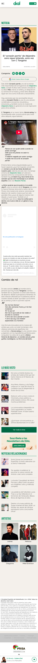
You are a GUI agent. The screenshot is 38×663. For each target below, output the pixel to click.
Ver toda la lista (19, 430)
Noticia (5, 23)
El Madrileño (25, 273)
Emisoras (23, 635)
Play (34, 659)
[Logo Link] (16, 3)
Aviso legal (31, 635)
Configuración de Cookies (20, 640)
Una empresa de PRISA (19, 647)
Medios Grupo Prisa (19, 652)
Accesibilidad (7, 637)
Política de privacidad (19, 637)
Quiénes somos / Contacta (10, 635)
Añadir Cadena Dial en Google (20, 79)
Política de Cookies (31, 637)
